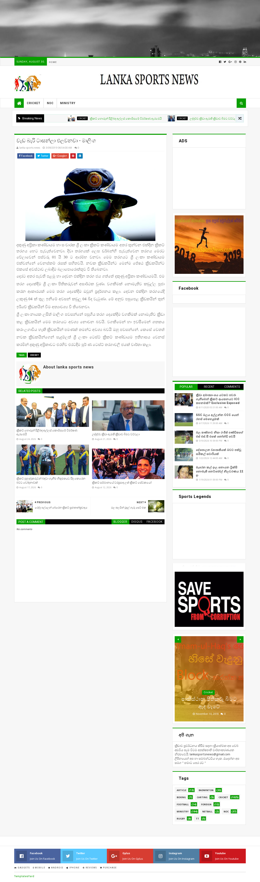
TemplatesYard (24, 876)
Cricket (33, 103)
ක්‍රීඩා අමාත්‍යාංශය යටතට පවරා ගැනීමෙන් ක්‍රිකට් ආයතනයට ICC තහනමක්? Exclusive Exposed (218, 399)
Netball (207, 811)
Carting (202, 797)
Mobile (39, 868)
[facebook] (220, 62)
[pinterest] (240, 62)
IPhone (74, 868)
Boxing (181, 797)
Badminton (206, 790)
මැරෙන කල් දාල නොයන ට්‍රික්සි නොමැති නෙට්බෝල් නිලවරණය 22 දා (219, 471)
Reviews (91, 868)
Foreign (208, 692)
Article (181, 790)
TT (197, 818)
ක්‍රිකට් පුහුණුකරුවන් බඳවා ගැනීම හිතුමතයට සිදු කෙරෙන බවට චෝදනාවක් (50, 480)
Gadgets (23, 868)
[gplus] (230, 62)
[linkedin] (244, 62)
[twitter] (225, 62)
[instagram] (235, 62)
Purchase (109, 868)
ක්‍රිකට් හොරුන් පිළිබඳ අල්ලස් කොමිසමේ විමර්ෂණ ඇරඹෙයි (103, 118)
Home (53, 62)
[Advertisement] (122, 28)
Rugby (181, 818)
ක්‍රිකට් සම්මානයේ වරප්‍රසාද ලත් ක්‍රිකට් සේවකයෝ (122, 482)
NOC (50, 103)
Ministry (67, 103)
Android (56, 868)
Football (183, 804)
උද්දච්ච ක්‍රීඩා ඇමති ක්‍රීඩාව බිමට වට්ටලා (191, 118)
